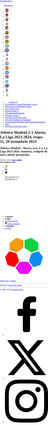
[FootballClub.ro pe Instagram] (26, 422)
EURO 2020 (22, 126)
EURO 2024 (22, 118)
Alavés (15, 221)
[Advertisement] (18, 197)
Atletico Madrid (13, 224)
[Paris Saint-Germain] (7, 87)
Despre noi (4, 281)
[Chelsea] (7, 47)
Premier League (25, 107)
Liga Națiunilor (25, 120)
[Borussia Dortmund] (7, 43)
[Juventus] (7, 56)
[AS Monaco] (7, 25)
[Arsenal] (7, 12)
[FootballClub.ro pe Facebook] (26, 335)
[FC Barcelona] (7, 34)
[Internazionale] (7, 52)
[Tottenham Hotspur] (7, 96)
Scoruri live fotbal (15, 285)
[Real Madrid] (7, 91)
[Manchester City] (7, 65)
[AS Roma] (7, 21)
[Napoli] (7, 74)
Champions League (29, 104)
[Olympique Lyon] (7, 78)
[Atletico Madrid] (7, 29)
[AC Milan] (7, 16)
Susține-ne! (8, 5)
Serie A (15, 111)
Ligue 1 (16, 115)
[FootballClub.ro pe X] (26, 378)
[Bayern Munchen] (7, 38)
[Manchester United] (7, 69)
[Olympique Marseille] (7, 82)
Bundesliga (20, 113)
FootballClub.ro (6, 1)
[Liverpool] (7, 60)
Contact (13, 281)
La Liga (16, 109)
